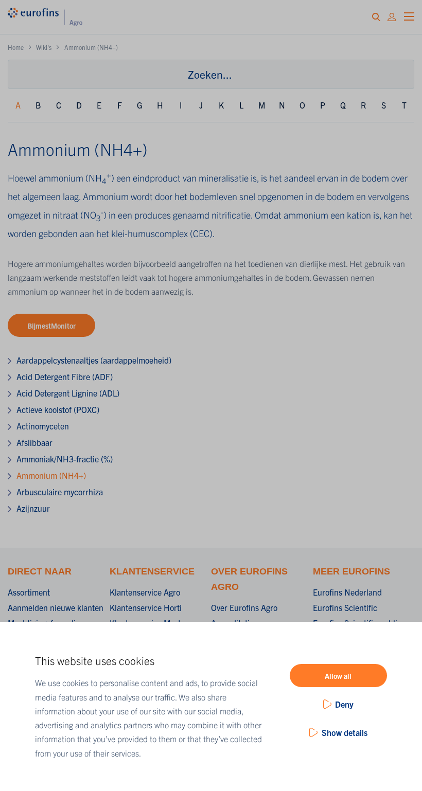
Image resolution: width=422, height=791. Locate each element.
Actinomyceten (42, 426)
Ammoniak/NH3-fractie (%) (64, 459)
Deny (344, 704)
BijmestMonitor (51, 325)
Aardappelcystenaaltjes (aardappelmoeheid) (93, 360)
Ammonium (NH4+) (51, 475)
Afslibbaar (34, 442)
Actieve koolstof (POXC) (57, 409)
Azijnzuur (33, 508)
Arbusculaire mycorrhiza (59, 492)
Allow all (338, 675)
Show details (344, 732)
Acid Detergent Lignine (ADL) (67, 393)
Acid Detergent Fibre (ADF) (64, 376)
